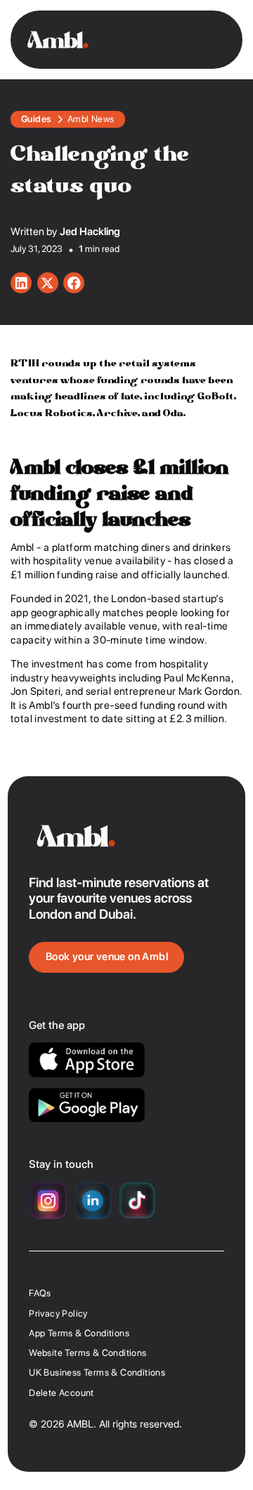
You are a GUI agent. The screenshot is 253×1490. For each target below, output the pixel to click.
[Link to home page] (126, 836)
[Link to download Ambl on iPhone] (87, 1059)
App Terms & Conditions (79, 1333)
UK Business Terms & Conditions (97, 1372)
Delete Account (61, 1393)
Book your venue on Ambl (107, 956)
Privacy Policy (58, 1313)
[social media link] (21, 282)
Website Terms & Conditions (87, 1353)
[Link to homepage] (58, 39)
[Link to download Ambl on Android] (87, 1105)
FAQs (40, 1293)
